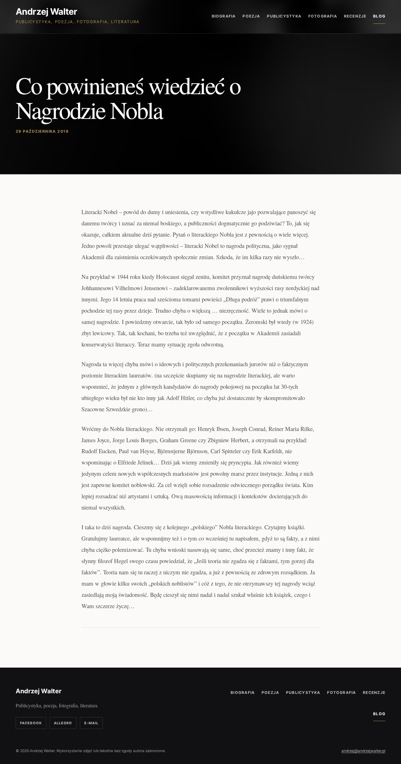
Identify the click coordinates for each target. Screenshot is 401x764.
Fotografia (322, 16)
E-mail (91, 723)
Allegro (63, 723)
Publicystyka (284, 16)
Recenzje (355, 16)
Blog (379, 16)
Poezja (251, 16)
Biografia (224, 16)
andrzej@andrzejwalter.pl (363, 751)
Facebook (31, 723)
